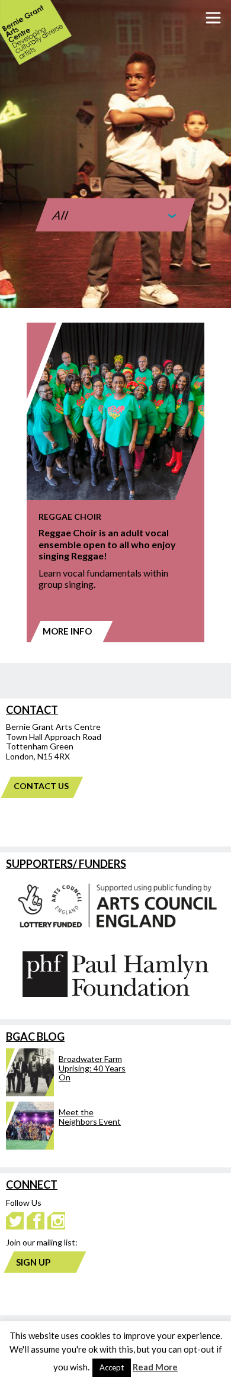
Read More (155, 1367)
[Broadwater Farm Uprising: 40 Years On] (66, 1093)
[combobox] (115, 209)
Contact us (41, 786)
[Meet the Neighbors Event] (66, 1146)
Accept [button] (112, 1367)
